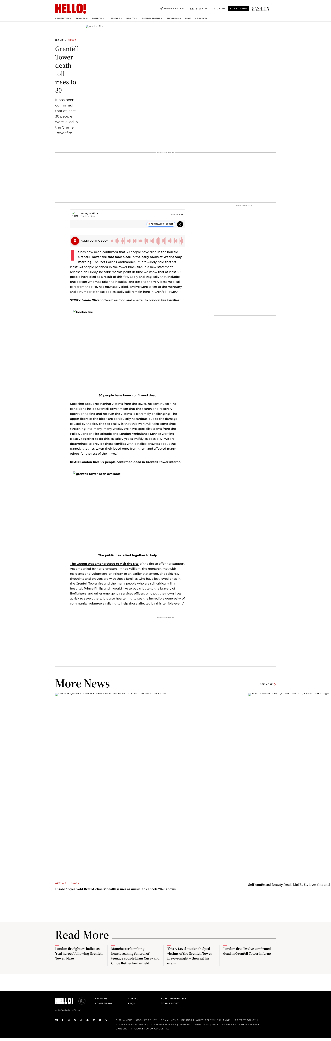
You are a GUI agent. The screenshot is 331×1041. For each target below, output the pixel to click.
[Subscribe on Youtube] (81, 1020)
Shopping (173, 18)
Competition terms (163, 1024)
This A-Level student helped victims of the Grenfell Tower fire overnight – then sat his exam (189, 956)
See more (266, 684)
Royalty (80, 18)
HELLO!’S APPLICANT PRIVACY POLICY (235, 1024)
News (72, 40)
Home (59, 40)
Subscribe (238, 8)
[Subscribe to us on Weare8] (100, 1020)
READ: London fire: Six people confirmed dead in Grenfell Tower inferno (125, 462)
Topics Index (170, 1003)
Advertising (103, 1003)
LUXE (188, 18)
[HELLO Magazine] (70, 8)
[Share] (180, 224)
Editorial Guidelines (194, 1024)
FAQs (131, 1003)
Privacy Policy (245, 1020)
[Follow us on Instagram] (56, 1020)
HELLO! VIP (201, 18)
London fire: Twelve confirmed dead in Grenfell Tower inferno (247, 951)
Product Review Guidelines (150, 1028)
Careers (121, 1028)
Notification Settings (131, 1024)
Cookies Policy (146, 1020)
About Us (101, 998)
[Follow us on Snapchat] (87, 1020)
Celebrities (62, 18)
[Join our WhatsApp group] (106, 1020)
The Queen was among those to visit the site (104, 563)
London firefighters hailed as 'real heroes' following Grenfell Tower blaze (79, 953)
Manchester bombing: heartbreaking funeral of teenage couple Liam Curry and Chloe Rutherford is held (135, 956)
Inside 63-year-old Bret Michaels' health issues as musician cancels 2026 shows (115, 889)
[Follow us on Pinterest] (93, 1020)
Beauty (130, 18)
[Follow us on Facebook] (62, 1020)
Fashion (97, 18)
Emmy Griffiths (89, 213)
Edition (197, 8)
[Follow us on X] (69, 1020)
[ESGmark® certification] (79, 1001)
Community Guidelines (176, 1020)
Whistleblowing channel (213, 1020)
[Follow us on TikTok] (75, 1020)
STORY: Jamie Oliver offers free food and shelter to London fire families (124, 300)
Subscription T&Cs (173, 998)
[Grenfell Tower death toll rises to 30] (260, 9)
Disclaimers (124, 1020)
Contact (134, 998)
